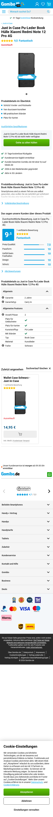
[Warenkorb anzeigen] (49, 4)
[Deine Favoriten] (43, 4)
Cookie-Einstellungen (18, 655)
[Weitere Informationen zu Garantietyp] (3, 302)
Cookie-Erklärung (11, 785)
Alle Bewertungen (13, 271)
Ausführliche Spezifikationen (14, 126)
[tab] (26, 94)
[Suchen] (48, 11)
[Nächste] (49, 491)
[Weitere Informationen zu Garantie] (3, 297)
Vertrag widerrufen (36, 655)
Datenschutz (28, 652)
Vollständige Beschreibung (17, 203)
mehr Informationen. (34, 647)
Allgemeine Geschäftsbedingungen (34, 658)
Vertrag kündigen (11, 658)
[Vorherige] (4, 491)
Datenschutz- (37, 782)
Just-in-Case (7, 23)
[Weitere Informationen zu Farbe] (3, 345)
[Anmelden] (37, 4)
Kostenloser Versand (21, 441)
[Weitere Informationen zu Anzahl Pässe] (3, 314)
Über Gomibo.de (14, 652)
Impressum (40, 652)
